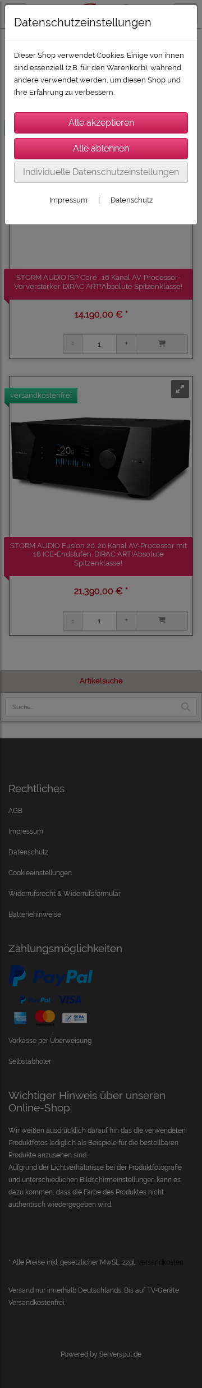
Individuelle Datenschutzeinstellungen (101, 172)
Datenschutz (132, 200)
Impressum (68, 200)
